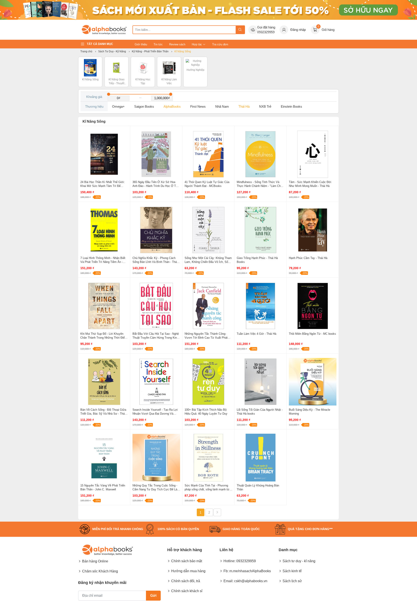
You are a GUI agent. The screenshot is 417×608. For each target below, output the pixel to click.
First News (198, 106)
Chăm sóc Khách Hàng (100, 571)
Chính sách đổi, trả (185, 581)
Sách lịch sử (292, 581)
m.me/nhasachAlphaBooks (250, 571)
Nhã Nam (222, 106)
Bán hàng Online (95, 561)
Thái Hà (244, 106)
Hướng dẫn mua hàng (188, 571)
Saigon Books (144, 106)
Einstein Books (291, 106)
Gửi (153, 595)
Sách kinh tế (292, 571)
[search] (240, 30)
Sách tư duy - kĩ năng (299, 561)
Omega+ (118, 106)
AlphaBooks (172, 106)
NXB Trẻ (265, 106)
